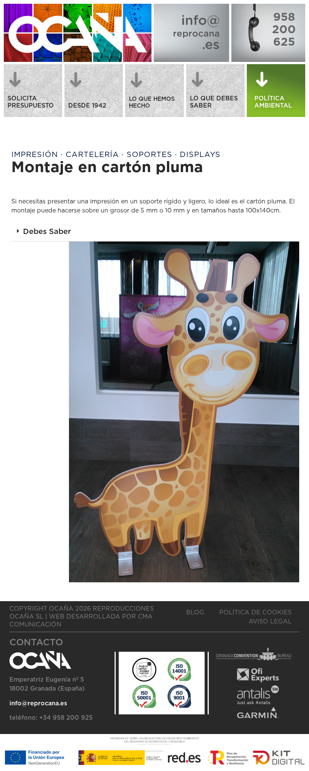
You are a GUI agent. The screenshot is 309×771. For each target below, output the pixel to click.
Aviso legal (270, 622)
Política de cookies (255, 612)
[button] (154, 232)
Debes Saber (47, 231)
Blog (195, 612)
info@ (200, 21)
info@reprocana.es (38, 703)
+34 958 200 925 (66, 718)
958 (284, 17)
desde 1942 (87, 106)
